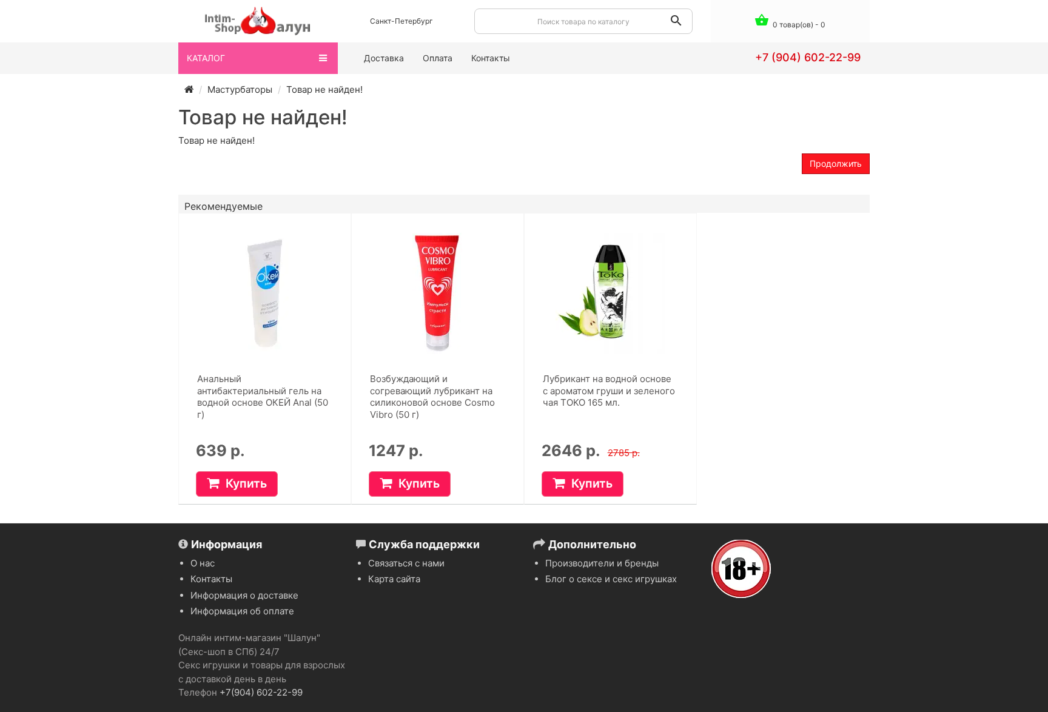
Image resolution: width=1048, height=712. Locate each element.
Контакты (490, 58)
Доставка (384, 58)
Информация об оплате (242, 611)
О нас (202, 563)
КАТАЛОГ (206, 58)
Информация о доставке (244, 595)
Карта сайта (394, 579)
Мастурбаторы (239, 89)
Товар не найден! (324, 89)
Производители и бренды (602, 563)
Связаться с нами (406, 563)
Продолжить (836, 163)
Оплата (437, 58)
